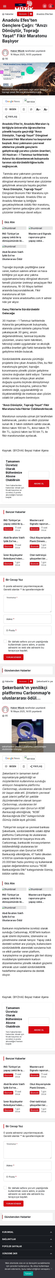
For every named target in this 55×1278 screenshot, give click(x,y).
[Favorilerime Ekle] (24, 109)
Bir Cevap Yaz (14, 579)
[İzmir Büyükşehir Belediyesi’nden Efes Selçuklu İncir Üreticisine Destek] (14, 558)
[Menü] (4, 6)
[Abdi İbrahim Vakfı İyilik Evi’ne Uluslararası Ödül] (14, 253)
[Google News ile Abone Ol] (12, 101)
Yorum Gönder (13, 657)
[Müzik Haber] (24, 6)
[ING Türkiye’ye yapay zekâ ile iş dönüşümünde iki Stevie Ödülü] (14, 234)
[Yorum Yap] (31, 109)
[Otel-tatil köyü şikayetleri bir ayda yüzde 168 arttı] (41, 558)
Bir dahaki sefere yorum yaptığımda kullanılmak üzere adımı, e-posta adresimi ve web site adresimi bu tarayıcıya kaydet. (28, 646)
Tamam (28, 1273)
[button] (44, 6)
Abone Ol (39, 483)
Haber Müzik (17, 50)
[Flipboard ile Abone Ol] (30, 101)
